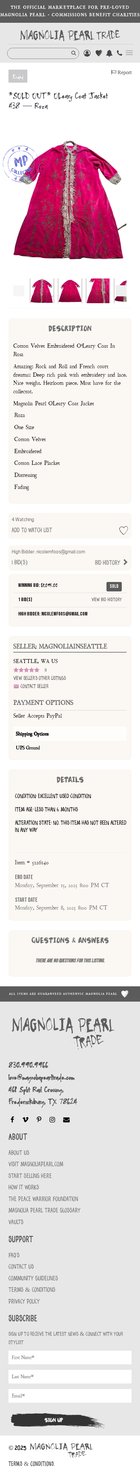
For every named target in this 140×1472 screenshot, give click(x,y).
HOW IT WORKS (23, 1187)
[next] (121, 290)
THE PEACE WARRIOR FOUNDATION (43, 1199)
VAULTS (15, 1222)
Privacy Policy (24, 1302)
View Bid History (106, 599)
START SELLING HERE (30, 1176)
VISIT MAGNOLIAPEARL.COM (35, 1164)
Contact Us (21, 1267)
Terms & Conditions (31, 1290)
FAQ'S (14, 1255)
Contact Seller (34, 686)
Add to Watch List (32, 525)
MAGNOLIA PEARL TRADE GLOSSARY (44, 1211)
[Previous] (18, 290)
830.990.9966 (28, 1065)
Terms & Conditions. (31, 1464)
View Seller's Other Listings (39, 678)
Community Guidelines (33, 1279)
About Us (18, 1153)
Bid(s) (67, 557)
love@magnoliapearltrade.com (41, 1077)
